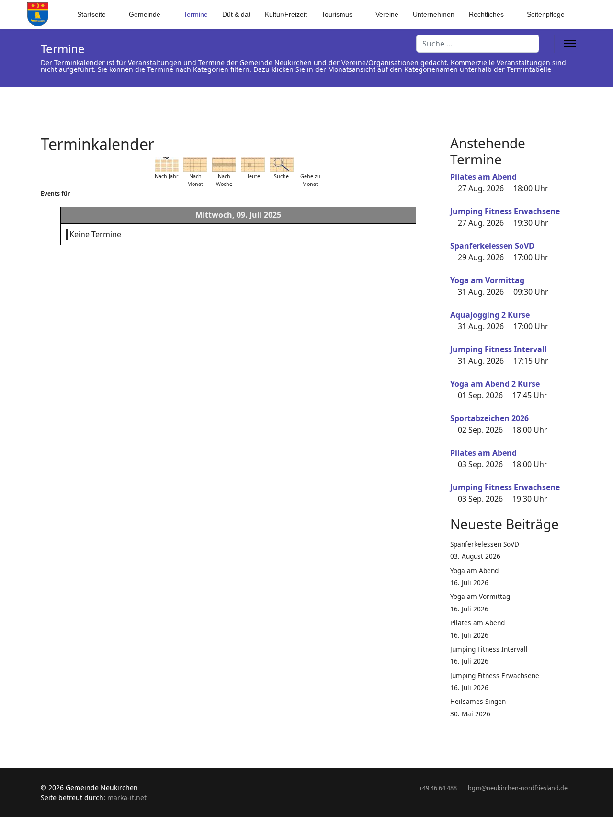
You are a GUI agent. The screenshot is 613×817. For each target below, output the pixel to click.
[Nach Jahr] (167, 164)
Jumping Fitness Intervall (498, 349)
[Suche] (282, 164)
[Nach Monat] (195, 164)
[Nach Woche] (224, 164)
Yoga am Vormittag (487, 280)
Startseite (91, 14)
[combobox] (477, 44)
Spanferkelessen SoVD (492, 246)
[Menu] (570, 43)
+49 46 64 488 (438, 788)
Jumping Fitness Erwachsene (505, 211)
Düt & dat (236, 14)
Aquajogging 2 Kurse (490, 315)
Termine (195, 14)
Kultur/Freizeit (286, 14)
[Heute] (253, 164)
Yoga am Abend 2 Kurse (495, 384)
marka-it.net (127, 797)
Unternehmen (433, 14)
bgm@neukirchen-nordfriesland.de (518, 788)
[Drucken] (433, 138)
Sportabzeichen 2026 (489, 418)
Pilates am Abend (483, 177)
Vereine (386, 14)
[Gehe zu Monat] (310, 164)
